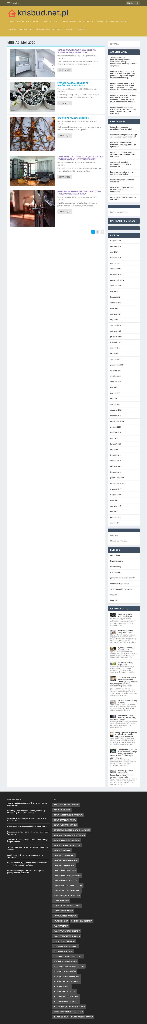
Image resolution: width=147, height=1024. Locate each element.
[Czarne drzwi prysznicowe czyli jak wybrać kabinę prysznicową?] (32, 63)
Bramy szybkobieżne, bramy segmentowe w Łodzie (121, 173)
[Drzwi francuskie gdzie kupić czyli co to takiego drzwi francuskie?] (32, 208)
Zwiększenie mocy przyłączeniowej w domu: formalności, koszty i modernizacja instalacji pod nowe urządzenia (123, 61)
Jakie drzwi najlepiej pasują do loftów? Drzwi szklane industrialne (122, 189)
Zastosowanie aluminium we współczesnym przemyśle (72, 84)
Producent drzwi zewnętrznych (68, 956)
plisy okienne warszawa (64, 941)
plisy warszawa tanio (63, 951)
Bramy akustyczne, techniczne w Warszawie (123, 198)
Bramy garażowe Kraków (65, 820)
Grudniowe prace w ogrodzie (73, 118)
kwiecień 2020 (115, 444)
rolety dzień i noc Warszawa (67, 981)
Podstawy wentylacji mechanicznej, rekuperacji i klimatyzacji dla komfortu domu (26, 812)
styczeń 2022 (115, 359)
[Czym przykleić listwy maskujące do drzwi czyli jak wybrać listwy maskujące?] (32, 171)
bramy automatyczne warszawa (68, 815)
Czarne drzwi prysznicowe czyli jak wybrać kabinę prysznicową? (76, 51)
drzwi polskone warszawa (65, 860)
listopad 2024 (115, 297)
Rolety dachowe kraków (65, 971)
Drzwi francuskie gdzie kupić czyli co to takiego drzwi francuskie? (79, 192)
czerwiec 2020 (115, 432)
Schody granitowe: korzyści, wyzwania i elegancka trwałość (27, 848)
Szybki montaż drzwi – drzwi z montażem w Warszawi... (39, 3)
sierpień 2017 (115, 495)
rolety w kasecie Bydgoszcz (66, 1002)
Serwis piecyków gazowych (48, 29)
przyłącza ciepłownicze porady (112, 21)
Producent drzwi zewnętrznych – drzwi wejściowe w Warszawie (27, 833)
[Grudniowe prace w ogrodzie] (32, 134)
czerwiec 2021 (115, 382)
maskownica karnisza (63, 911)
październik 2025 (117, 280)
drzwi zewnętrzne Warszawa (67, 896)
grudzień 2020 (116, 410)
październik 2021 (117, 365)
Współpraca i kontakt (28, 21)
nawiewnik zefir (61, 921)
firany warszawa (61, 901)
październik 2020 (117, 421)
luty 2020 (114, 449)
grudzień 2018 (116, 466)
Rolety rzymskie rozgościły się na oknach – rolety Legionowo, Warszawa (126, 735)
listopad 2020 (115, 416)
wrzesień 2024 (115, 303)
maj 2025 (113, 291)
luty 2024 (114, 320)
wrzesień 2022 (115, 342)
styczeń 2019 (115, 461)
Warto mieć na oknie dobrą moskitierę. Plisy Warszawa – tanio (123, 718)
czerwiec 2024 (115, 314)
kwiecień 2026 (115, 257)
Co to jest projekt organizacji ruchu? (125, 615)
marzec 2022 (115, 348)
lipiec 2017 (114, 500)
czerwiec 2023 (115, 331)
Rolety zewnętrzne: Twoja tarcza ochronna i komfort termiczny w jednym (123, 633)
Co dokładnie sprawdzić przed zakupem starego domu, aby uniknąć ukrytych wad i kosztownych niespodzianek (123, 753)
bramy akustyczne (62, 810)
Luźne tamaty (86, 21)
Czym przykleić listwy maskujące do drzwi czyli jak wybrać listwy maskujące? (80, 157)
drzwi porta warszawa (64, 865)
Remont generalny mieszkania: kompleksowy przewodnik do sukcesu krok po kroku (121, 774)
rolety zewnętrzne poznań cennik (69, 1007)
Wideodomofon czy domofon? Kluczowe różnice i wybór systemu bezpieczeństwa (27, 864)
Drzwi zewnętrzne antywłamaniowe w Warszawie (27, 826)
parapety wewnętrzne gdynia (67, 931)
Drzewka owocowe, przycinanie (125, 664)
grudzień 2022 (116, 337)
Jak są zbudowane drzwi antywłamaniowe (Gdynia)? (121, 128)
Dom (11, 21)
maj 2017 (113, 512)
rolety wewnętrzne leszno (66, 997)
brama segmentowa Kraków (66, 805)
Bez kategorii (115, 555)
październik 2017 (117, 483)
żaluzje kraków (61, 1017)
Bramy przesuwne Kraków (65, 825)
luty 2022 (114, 353)
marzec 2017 (115, 523)
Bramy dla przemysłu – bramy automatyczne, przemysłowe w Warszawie (122, 154)
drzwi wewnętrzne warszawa (67, 891)
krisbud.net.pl (71, 56)
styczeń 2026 (115, 269)
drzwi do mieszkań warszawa (67, 840)
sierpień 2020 (115, 427)
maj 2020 (113, 438)
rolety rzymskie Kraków (64, 991)
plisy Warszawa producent (66, 946)
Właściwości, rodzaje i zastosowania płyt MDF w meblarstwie (120, 164)
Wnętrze (70, 29)
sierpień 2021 (115, 376)
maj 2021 (113, 387)
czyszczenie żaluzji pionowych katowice (72, 830)
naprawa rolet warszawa (65, 916)
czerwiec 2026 (115, 246)
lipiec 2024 (114, 308)
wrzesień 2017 (115, 489)
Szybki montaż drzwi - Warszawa (68, 1012)
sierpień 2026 (115, 240)
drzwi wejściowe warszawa (66, 880)
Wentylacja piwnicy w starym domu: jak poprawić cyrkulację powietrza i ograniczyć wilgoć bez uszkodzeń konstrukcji (123, 74)
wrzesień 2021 (115, 370)
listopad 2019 (115, 455)
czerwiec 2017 (115, 506)
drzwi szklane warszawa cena (67, 875)
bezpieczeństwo (51, 21)
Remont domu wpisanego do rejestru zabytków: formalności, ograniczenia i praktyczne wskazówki (123, 110)
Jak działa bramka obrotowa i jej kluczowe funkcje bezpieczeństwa (27, 840)
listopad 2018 (115, 472)
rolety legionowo (62, 986)
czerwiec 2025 (115, 286)
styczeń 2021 (115, 404)
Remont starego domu (20, 29)
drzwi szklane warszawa (65, 870)
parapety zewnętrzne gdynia (67, 936)
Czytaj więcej (64, 70)
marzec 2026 (115, 263)
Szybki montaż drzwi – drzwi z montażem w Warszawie (25, 856)
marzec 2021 (115, 393)
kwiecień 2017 (115, 517)
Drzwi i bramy (69, 21)
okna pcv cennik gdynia (81, 921)
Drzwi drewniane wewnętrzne (67, 845)
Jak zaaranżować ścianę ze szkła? (127, 702)
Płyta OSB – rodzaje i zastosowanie (126, 649)
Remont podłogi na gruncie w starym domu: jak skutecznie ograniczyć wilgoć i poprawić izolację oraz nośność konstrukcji (123, 86)
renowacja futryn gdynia (65, 961)
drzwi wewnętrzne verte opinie (68, 885)
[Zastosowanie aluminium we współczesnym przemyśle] (32, 97)
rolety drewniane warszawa (66, 976)
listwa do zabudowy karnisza (67, 906)
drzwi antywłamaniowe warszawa (69, 835)
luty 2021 (114, 399)
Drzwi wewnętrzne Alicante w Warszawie (122, 181)
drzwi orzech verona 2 (64, 855)
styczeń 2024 (115, 325)
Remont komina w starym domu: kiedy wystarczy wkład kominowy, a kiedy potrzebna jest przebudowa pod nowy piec (123, 98)
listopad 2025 (115, 274)
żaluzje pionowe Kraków (82, 1017)
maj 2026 (113, 252)
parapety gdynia (61, 926)
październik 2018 (117, 478)
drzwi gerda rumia (62, 850)
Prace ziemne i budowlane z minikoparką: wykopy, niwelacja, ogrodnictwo (123, 144)
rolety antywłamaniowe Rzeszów (69, 966)
